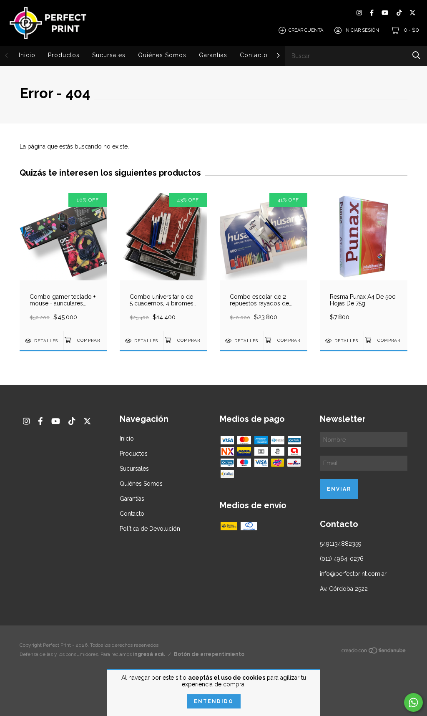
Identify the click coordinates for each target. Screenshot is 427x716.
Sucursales (109, 55)
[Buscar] (416, 55)
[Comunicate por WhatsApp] (413, 702)
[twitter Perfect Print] (412, 12)
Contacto (254, 55)
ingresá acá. (149, 654)
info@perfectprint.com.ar (353, 573)
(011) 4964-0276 (342, 558)
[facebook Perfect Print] (372, 12)
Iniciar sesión (361, 30)
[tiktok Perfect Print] (399, 12)
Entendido (214, 701)
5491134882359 (341, 543)
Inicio (27, 55)
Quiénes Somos (162, 55)
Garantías (213, 55)
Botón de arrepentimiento (209, 654)
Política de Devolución (150, 528)
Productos (64, 55)
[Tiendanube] (374, 652)
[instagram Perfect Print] (359, 12)
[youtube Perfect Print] (385, 12)
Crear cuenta (306, 30)
